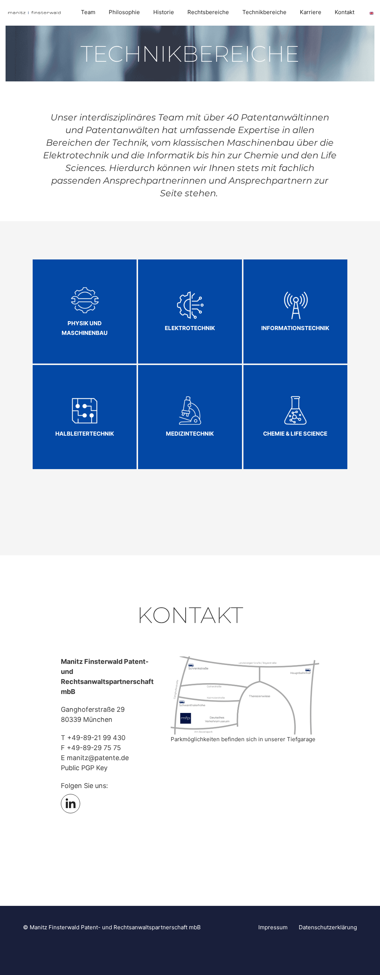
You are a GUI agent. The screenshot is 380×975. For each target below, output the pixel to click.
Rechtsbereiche (208, 12)
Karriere (310, 12)
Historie (163, 12)
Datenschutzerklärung (328, 927)
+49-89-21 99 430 (96, 738)
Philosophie (124, 12)
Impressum (273, 927)
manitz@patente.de (98, 758)
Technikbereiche (264, 12)
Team (88, 12)
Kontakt (344, 12)
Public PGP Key (84, 768)
